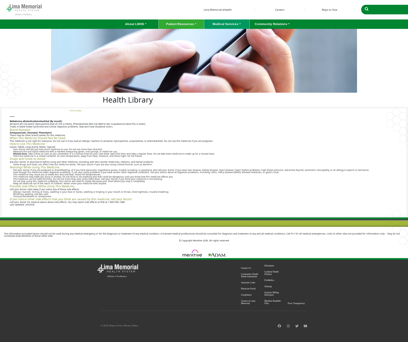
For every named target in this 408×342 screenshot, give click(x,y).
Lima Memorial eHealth (218, 9)
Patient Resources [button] (180, 24)
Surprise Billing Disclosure (271, 293)
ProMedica (269, 280)
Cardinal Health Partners (271, 272)
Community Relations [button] (271, 24)
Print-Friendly (397, 112)
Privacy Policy (131, 325)
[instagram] (288, 326)
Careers (279, 9)
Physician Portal (248, 288)
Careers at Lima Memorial (248, 302)
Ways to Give (329, 9)
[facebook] (279, 326)
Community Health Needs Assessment (249, 275)
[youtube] (305, 326)
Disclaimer (269, 265)
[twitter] (297, 326)
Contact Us (246, 268)
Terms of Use (115, 325)
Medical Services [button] (225, 24)
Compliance (246, 295)
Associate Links (248, 282)
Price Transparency (296, 303)
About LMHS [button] (134, 24)
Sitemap (268, 286)
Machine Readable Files (272, 302)
